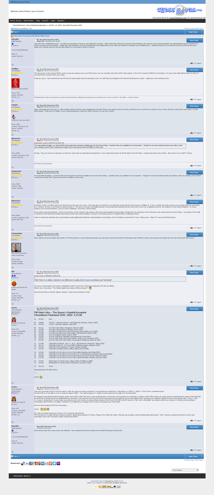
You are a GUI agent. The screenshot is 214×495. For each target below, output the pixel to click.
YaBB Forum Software (94, 483)
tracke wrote (38, 276)
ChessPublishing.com (178, 18)
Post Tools (194, 40)
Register (40, 11)
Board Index (29, 21)
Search (45, 21)
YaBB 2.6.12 (118, 481)
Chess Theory (15, 21)
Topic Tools (193, 32)
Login (32, 11)
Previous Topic (189, 28)
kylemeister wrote (40, 143)
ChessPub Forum (19, 25)
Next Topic (199, 28)
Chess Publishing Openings (36, 25)
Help (38, 21)
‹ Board (25, 476)
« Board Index (18, 476)
